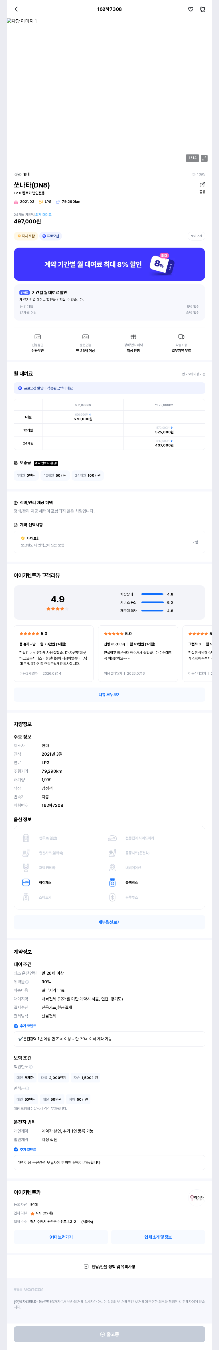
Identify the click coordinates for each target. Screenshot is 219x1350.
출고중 (113, 1334)
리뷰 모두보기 (109, 694)
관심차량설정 (190, 9)
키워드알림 (202, 9)
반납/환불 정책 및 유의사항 (113, 1266)
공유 (202, 192)
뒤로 (16, 9)
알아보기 (196, 236)
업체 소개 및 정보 (158, 1237)
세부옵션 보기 (109, 922)
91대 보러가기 (60, 1237)
